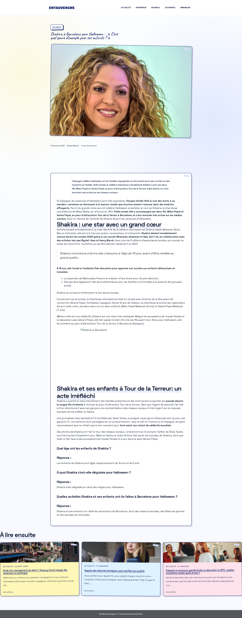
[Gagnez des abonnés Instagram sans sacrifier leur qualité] (121, 552)
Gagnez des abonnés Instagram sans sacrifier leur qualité (114, 570)
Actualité (126, 7)
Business (155, 7)
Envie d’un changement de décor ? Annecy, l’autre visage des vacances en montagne (35, 571)
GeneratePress (137, 614)
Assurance (170, 7)
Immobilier (185, 7)
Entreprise (141, 7)
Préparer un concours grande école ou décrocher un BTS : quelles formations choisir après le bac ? (200, 571)
